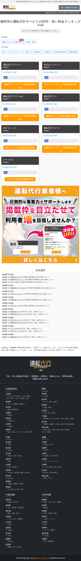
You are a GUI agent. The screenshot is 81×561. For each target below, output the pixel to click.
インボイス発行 (23, 52)
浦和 (53, 413)
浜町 (55, 513)
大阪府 (44, 459)
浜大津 (46, 450)
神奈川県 (45, 427)
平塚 (57, 430)
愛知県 (8, 487)
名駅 (11, 489)
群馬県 (44, 405)
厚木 (62, 430)
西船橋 (46, 418)
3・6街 (23, 396)
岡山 (9, 513)
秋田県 (8, 418)
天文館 (46, 536)
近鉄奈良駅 (53, 473)
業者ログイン (55, 376)
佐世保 (50, 513)
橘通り (53, 530)
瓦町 (9, 536)
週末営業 (73, 52)
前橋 (45, 407)
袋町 (22, 473)
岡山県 (8, 511)
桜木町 (10, 450)
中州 (49, 502)
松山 (45, 541)
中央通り (11, 473)
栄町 (72, 418)
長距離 (37, 52)
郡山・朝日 (11, 432)
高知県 (8, 544)
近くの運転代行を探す (20, 376)
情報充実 (19, 41)
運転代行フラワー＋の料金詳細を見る (20, 86)
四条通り (47, 456)
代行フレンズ (9, 128)
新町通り (22, 404)
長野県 (8, 470)
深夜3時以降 (60, 52)
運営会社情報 (67, 376)
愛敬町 (46, 508)
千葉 (62, 418)
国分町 (10, 415)
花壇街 (51, 424)
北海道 (8, 394)
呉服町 (10, 484)
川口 (49, 413)
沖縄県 (44, 539)
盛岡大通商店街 (13, 409)
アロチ (50, 478)
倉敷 (13, 513)
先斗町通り (54, 456)
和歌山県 (45, 476)
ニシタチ (47, 530)
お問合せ (44, 376)
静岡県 (8, 481)
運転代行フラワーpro (13, 96)
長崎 (45, 513)
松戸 (50, 418)
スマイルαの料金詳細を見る (20, 179)
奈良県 (61, 13)
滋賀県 (44, 448)
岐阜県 (8, 476)
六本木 (57, 424)
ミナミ (50, 461)
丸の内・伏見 (19, 489)
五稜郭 (22, 398)
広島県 (8, 516)
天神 (53, 502)
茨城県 (44, 394)
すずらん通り (10, 398)
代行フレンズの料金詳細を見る (20, 147)
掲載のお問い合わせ (40, 379)
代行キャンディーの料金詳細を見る (61, 86)
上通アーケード (49, 519)
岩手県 (8, 407)
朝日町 (10, 502)
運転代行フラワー (52, 128)
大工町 (46, 396)
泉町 (55, 402)
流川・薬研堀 (17, 519)
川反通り (11, 421)
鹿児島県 (45, 533)
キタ (45, 461)
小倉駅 (58, 502)
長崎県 (44, 511)
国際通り (51, 541)
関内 (49, 430)
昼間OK (48, 52)
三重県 (44, 442)
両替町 (15, 484)
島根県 (8, 505)
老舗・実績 (30, 42)
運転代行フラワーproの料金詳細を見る (20, 118)
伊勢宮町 (21, 508)
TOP (8, 376)
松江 (9, 508)
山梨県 (8, 464)
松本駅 (27, 473)
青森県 (8, 401)
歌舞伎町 (71, 424)
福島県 (8, 429)
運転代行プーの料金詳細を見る (61, 116)
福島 (26, 432)
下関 (9, 524)
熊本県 (44, 516)
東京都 (44, 422)
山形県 (8, 424)
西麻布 (46, 424)
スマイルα (8, 159)
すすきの (11, 396)
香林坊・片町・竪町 (14, 456)
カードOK (8, 52)
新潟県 (8, 442)
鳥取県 (8, 499)
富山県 (8, 448)
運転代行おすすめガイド (52, 13)
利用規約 (35, 376)
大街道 (10, 541)
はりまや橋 (17, 547)
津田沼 (67, 418)
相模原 (67, 430)
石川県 (8, 453)
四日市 (46, 445)
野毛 (45, 430)
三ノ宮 (46, 467)
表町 (17, 513)
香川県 (8, 533)
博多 (45, 502)
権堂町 (17, 473)
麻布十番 (64, 424)
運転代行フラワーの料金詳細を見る (61, 149)
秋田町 (10, 530)
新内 (45, 478)
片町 (9, 461)
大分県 (44, 522)
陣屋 (30, 432)
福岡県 (44, 499)
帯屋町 (10, 547)
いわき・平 (20, 432)
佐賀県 (44, 505)
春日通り (15, 467)
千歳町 (21, 484)
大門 (17, 398)
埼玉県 (44, 410)
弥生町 (15, 502)
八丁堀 (10, 519)
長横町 (15, 404)
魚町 (59, 467)
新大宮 (46, 473)
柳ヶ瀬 (10, 478)
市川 (57, 418)
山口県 (8, 522)
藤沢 (48, 432)
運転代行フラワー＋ (12, 64)
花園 (28, 396)
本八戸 (10, 404)
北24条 (17, 396)
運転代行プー (50, 96)
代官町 (14, 508)
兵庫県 (44, 464)
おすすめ (7, 42)
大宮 (45, 413)
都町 (45, 524)
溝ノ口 (44, 432)
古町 (9, 445)
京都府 (44, 453)
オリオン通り (48, 402)
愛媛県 (8, 539)
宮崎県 (44, 527)
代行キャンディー (52, 64)
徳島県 (8, 527)
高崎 (49, 407)
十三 (55, 461)
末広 (27, 398)
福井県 (8, 459)
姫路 (50, 467)
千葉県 (44, 416)
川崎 (53, 430)
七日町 (10, 426)
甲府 (9, 467)
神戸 (55, 467)
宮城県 (8, 413)
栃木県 (44, 399)
